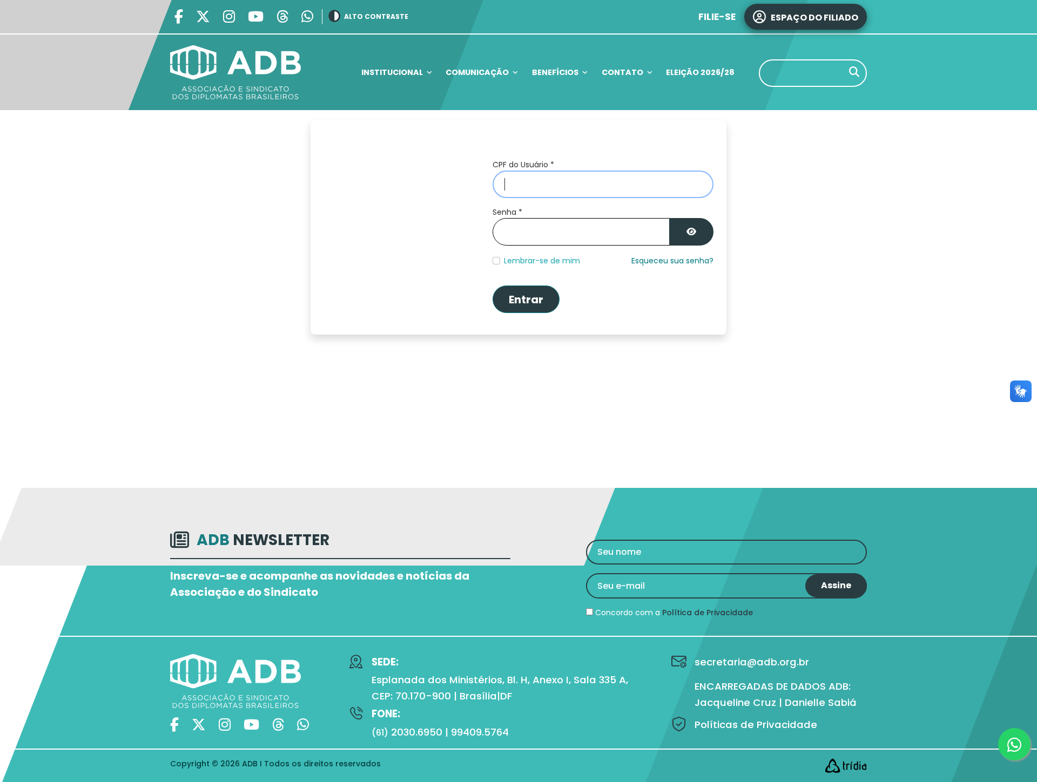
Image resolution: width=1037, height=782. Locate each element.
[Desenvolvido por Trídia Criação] (846, 765)
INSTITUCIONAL (392, 72)
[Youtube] (256, 17)
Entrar (526, 299)
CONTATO (622, 72)
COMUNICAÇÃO (477, 72)
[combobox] (813, 73)
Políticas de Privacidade (756, 724)
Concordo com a (673, 612)
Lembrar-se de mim (542, 260)
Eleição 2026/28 (700, 72)
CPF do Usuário (523, 164)
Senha (507, 212)
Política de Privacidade (707, 612)
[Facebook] (178, 17)
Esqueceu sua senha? (672, 260)
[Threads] (282, 17)
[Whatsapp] (307, 17)
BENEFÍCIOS (555, 72)
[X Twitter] (203, 17)
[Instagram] (229, 17)
